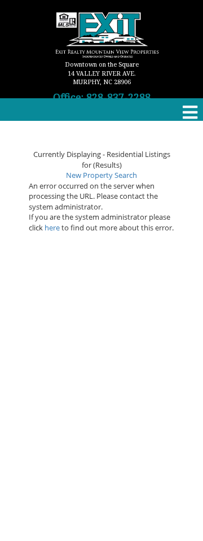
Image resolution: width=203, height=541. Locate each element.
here (52, 227)
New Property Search (101, 175)
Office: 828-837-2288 (102, 97)
